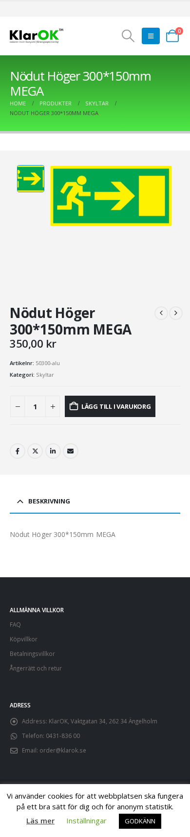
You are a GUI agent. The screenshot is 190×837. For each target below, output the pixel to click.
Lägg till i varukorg (116, 406)
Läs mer (40, 820)
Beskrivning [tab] (49, 501)
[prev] (161, 313)
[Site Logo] (36, 36)
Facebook (17, 451)
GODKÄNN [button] (140, 821)
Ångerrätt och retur (36, 668)
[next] (176, 313)
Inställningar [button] (86, 820)
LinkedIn (53, 451)
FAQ (15, 624)
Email (70, 451)
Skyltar (45, 374)
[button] (127, 36)
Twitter (35, 451)
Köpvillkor (24, 639)
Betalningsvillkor (32, 653)
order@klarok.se (62, 750)
